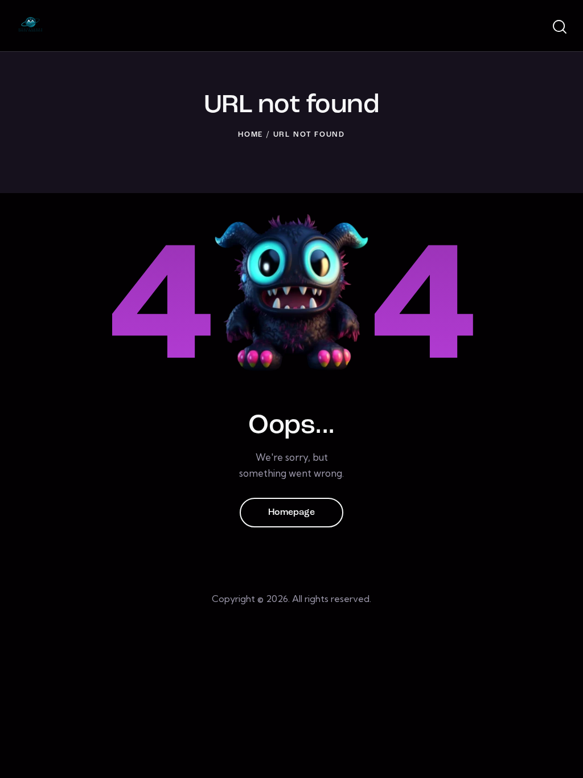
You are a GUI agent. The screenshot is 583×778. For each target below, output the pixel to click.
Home (250, 134)
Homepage (291, 512)
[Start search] (559, 27)
